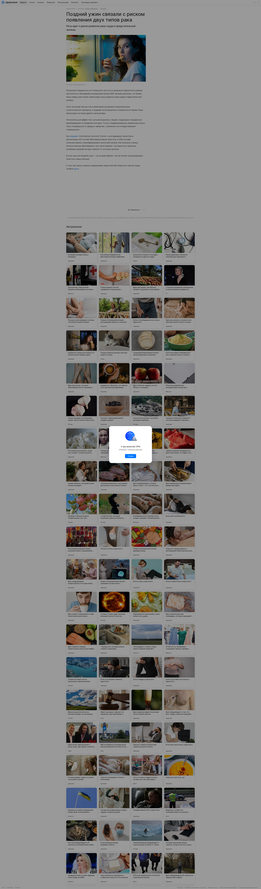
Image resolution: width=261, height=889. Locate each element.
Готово (130, 456)
